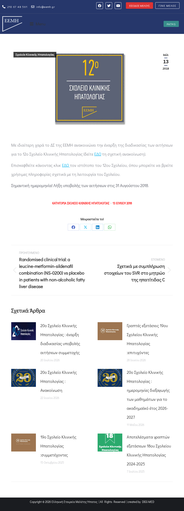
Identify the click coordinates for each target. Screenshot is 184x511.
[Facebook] (99, 5)
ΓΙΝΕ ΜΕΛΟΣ (167, 5)
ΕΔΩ (97, 154)
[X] (85, 227)
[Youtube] (118, 5)
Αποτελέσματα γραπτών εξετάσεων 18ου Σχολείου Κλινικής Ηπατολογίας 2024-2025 (149, 450)
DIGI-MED (148, 502)
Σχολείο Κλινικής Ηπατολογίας (34, 54)
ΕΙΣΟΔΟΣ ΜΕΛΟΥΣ (139, 5)
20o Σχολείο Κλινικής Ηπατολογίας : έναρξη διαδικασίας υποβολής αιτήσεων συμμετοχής (60, 339)
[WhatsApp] (109, 227)
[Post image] (23, 331)
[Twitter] (108, 5)
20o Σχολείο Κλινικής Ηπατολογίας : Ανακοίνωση (58, 381)
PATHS (171, 24)
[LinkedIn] (97, 227)
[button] (38, 23)
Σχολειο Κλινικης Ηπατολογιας (88, 203)
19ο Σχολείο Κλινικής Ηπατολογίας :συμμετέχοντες (58, 446)
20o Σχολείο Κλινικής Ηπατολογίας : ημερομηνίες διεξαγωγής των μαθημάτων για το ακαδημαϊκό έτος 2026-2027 (148, 395)
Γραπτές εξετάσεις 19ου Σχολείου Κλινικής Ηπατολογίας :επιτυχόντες (147, 339)
